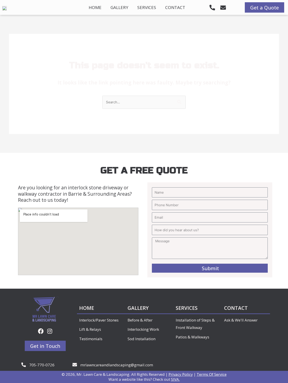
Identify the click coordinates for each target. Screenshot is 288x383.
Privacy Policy (181, 374)
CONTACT (236, 307)
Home (95, 7)
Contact (175, 7)
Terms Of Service (212, 374)
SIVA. (175, 379)
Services (146, 7)
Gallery (119, 7)
